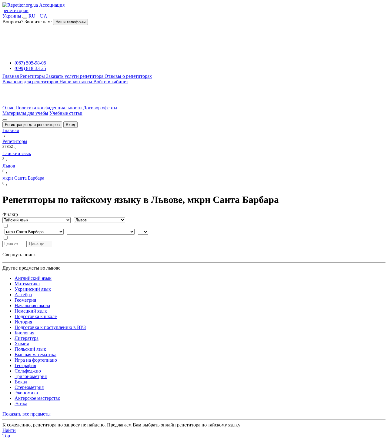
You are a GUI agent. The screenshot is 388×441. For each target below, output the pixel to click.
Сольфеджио (28, 370)
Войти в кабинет (110, 81)
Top (6, 435)
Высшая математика (35, 354)
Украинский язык (33, 289)
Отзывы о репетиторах (128, 76)
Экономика (26, 392)
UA (43, 15)
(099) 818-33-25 (30, 68)
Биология (24, 332)
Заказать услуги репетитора (75, 76)
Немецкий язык (31, 310)
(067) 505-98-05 (30, 62)
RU (31, 15)
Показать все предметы (26, 413)
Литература (26, 338)
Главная (11, 76)
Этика (21, 403)
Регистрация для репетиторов (32, 124)
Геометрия (25, 300)
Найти (9, 430)
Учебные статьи (65, 113)
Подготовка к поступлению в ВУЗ (50, 327)
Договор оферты (100, 107)
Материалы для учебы (25, 113)
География (25, 365)
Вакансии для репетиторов (30, 81)
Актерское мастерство (37, 398)
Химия (22, 343)
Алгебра (23, 294)
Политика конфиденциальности (49, 107)
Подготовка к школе (36, 316)
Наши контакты (76, 81)
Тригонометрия (31, 376)
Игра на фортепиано (36, 360)
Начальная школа (32, 305)
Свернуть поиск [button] (19, 254)
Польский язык (30, 349)
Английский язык (33, 278)
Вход (70, 124)
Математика (27, 283)
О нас (8, 107)
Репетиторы (33, 76)
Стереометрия (29, 387)
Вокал (21, 381)
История (23, 321)
